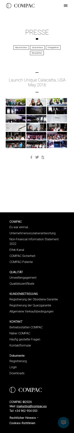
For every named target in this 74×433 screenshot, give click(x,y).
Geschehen (37, 47)
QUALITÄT (16, 272)
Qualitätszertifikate (21, 283)
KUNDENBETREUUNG (23, 294)
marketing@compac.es (32, 406)
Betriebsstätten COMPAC (26, 327)
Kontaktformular (20, 345)
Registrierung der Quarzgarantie (30, 305)
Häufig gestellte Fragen (24, 339)
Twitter (37, 157)
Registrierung (18, 361)
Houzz (43, 157)
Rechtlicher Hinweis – (24, 418)
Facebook (31, 157)
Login (13, 367)
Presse (37, 32)
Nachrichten (21, 47)
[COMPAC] (20, 5)
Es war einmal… (19, 227)
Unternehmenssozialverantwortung (32, 233)
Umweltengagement (22, 277)
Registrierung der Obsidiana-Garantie (33, 299)
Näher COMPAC (19, 333)
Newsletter (37, 53)
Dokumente (17, 355)
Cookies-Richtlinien (22, 423)
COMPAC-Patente (21, 262)
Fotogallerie (53, 47)
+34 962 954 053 (26, 411)
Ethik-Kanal (16, 250)
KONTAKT (16, 321)
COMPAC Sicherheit (22, 256)
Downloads (16, 373)
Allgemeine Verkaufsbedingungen (31, 311)
